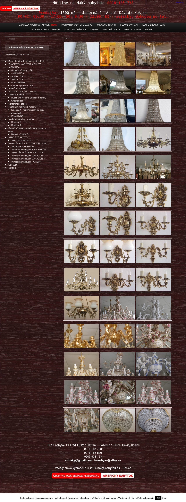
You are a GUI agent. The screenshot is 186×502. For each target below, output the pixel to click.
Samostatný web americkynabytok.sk (26, 60)
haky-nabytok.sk (108, 468)
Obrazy (94, 29)
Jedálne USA (17, 73)
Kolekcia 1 (16, 121)
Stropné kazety (111, 29)
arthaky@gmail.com (79, 460)
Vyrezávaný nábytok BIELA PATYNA (29, 149)
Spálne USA (17, 76)
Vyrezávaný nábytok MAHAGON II (28, 158)
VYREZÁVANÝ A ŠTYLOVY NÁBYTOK (27, 143)
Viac (164, 498)
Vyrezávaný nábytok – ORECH (26, 161)
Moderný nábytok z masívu (45, 29)
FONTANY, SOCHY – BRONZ (22, 91)
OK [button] (158, 498)
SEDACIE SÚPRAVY (129, 24)
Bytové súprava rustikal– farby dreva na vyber (27, 130)
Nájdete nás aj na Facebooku (17, 54)
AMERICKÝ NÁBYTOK (26, 8)
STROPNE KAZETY (18, 137)
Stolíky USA (17, 79)
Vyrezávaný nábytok (75, 29)
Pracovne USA (18, 82)
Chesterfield (17, 100)
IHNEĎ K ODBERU (17, 88)
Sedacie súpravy (16, 94)
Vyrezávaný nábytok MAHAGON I (27, 155)
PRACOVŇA (17, 115)
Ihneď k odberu (132, 29)
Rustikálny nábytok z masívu (76, 24)
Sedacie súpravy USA (21, 70)
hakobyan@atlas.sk (107, 460)
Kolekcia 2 (16, 125)
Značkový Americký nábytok (34, 24)
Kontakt (149, 29)
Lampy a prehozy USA (22, 85)
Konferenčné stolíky (153, 24)
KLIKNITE (6, 8)
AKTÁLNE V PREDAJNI (22, 146)
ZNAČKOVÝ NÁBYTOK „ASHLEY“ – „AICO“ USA (25, 65)
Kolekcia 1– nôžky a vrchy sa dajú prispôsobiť (27, 111)
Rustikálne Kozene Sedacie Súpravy (28, 97)
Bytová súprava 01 (106, 24)
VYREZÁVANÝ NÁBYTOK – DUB (27, 152)
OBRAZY (12, 164)
